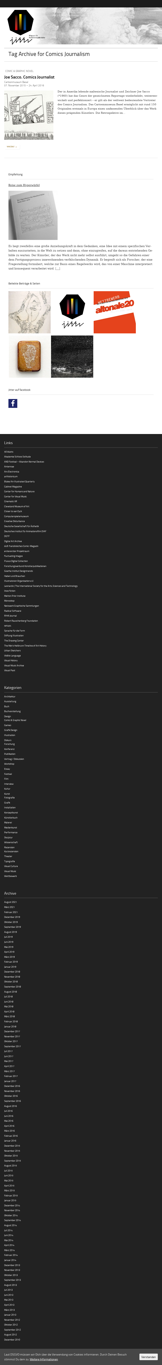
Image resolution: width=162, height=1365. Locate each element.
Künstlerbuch (11, 817)
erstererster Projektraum (16, 551)
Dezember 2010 (12, 1339)
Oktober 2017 (11, 1041)
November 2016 (12, 1091)
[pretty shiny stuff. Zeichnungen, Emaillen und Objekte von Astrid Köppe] (30, 357)
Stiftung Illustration (14, 635)
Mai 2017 (8, 1061)
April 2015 (9, 1185)
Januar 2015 (10, 1200)
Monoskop (9, 600)
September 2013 (12, 1279)
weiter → (12, 146)
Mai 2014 (8, 1240)
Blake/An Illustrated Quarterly (19, 481)
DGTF (7, 536)
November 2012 (12, 1319)
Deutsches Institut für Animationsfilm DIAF (25, 531)
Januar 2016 (10, 1140)
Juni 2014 (8, 1235)
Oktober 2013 (11, 1275)
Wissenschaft (11, 842)
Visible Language (12, 655)
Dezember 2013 (12, 1265)
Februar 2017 (11, 1076)
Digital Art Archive (13, 541)
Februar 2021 (11, 912)
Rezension (9, 847)
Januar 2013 (10, 1314)
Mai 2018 (8, 1006)
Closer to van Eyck (13, 511)
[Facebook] (12, 403)
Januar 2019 (10, 966)
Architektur (9, 696)
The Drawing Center (14, 640)
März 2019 (9, 956)
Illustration (9, 735)
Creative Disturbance (14, 521)
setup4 (7, 625)
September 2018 (12, 986)
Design (7, 716)
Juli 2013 (8, 1289)
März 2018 (9, 1016)
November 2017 (12, 1036)
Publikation (9, 753)
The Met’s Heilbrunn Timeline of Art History (25, 645)
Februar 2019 (11, 961)
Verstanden (148, 1357)
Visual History (11, 660)
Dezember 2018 (12, 971)
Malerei (8, 822)
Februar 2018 (11, 1021)
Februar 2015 (11, 1195)
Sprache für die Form (14, 630)
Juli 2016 (8, 1110)
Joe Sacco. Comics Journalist (29, 77)
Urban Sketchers (12, 650)
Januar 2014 (10, 1260)
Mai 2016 (8, 1120)
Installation (10, 807)
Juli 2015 (8, 1170)
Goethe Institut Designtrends (18, 570)
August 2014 (10, 1225)
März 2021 (9, 907)
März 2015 (9, 1190)
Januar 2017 (10, 1081)
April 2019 (9, 951)
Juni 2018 (8, 1001)
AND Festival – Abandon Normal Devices (24, 461)
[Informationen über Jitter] (72, 313)
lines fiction (9, 590)
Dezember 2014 (12, 1205)
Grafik (7, 802)
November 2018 (12, 976)
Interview (9, 783)
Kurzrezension (11, 851)
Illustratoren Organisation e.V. (19, 580)
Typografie (9, 861)
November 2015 (12, 1150)
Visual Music (10, 871)
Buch (6, 706)
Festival (8, 773)
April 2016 (9, 1125)
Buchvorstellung (12, 711)
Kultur (7, 788)
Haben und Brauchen (14, 576)
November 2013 (12, 1270)
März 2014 (9, 1250)
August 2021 (10, 902)
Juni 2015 (8, 1175)
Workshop (9, 763)
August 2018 (10, 991)
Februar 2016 (11, 1135)
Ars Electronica (11, 471)
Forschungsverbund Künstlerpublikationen (25, 566)
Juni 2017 (8, 1056)
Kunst (7, 793)
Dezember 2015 (12, 1145)
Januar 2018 (10, 1026)
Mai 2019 (8, 946)
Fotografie (9, 797)
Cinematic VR (10, 501)
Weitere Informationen (44, 1359)
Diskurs (7, 740)
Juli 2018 (8, 996)
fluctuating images (13, 555)
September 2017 (12, 1046)
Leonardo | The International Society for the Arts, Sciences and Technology (41, 585)
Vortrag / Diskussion (14, 758)
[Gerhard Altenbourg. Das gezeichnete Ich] (29, 313)
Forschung (9, 743)
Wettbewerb (10, 876)
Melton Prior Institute (15, 595)
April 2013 (9, 1304)
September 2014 (12, 1220)
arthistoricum (11, 476)
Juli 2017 (8, 1051)
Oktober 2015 (11, 1155)
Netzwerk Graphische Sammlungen (21, 605)
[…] (57, 268)
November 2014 (12, 1210)
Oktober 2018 (11, 981)
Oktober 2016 (11, 1095)
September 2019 (12, 926)
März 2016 (9, 1130)
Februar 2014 (11, 1255)
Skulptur (8, 837)
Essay (7, 768)
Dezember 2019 (12, 917)
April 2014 (9, 1245)
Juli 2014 (8, 1230)
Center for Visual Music (15, 496)
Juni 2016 (8, 1115)
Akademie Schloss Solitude (17, 456)
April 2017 (9, 1066)
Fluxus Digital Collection (16, 561)
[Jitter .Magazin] (81, 27)
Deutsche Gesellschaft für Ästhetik (21, 526)
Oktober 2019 (11, 922)
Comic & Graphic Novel (19, 71)
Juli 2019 (8, 936)
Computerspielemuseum (16, 516)
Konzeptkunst (11, 812)
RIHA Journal (10, 615)
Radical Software (12, 610)
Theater (8, 856)
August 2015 (10, 1165)
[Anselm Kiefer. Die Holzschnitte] (72, 357)
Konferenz (9, 749)
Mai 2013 (8, 1299)
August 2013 (10, 1285)
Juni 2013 (8, 1294)
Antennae (9, 466)
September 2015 (12, 1160)
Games (7, 725)
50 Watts (8, 451)
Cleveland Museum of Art (16, 506)
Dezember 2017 (12, 1031)
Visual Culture (11, 866)
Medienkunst (10, 827)
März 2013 (9, 1309)
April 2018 (9, 1011)
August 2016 (10, 1106)
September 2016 (12, 1101)
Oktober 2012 (11, 1324)
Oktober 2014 (11, 1215)
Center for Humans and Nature (19, 491)
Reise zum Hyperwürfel (24, 185)
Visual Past (9, 670)
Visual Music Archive (14, 665)
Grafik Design (10, 730)
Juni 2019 (8, 941)
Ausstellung (10, 701)
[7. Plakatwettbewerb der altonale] (115, 313)
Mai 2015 (8, 1180)
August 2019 (10, 931)
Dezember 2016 (12, 1086)
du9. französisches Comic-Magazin (21, 546)
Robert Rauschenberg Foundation (21, 620)
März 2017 (9, 1071)
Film (6, 778)
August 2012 (10, 1334)
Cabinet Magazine (13, 486)
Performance (11, 832)
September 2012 (12, 1329)
